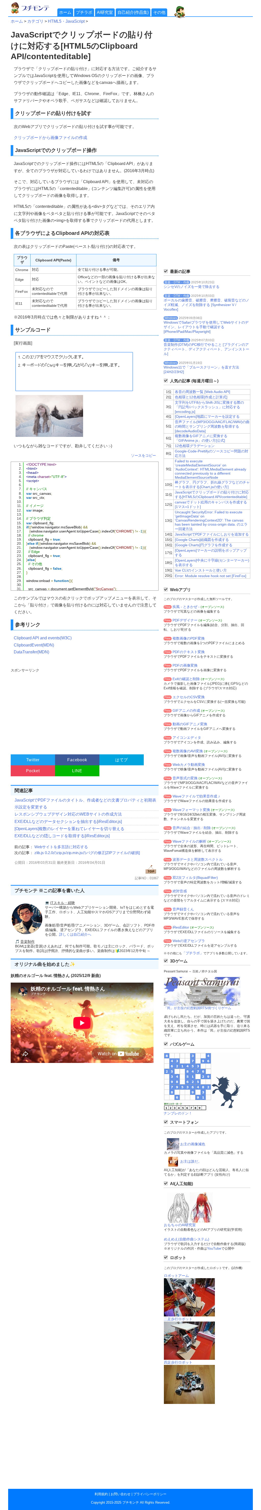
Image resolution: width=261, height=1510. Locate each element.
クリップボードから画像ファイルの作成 (50, 137)
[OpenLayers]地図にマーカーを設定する (207, 416)
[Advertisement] (84, 709)
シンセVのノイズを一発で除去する (191, 287)
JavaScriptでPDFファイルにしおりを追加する (212, 534)
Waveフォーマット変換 (191, 810)
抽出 (197, 828)
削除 (207, 828)
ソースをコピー (143, 455)
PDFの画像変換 (185, 665)
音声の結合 (181, 828)
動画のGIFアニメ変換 (190, 724)
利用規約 (101, 1494)
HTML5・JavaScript (66, 21)
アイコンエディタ (187, 737)
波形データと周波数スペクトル (198, 859)
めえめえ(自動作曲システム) (186, 1239)
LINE (77, 771)
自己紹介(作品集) (133, 12)
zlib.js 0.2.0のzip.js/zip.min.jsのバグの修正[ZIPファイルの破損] (87, 853)
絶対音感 (180, 891)
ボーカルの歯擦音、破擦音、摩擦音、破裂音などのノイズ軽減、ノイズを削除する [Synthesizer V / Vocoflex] (206, 304)
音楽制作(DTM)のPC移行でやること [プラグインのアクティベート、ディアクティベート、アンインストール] (206, 349)
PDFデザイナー (185, 620)
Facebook (77, 760)
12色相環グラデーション (195, 446)
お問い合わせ (120, 1494)
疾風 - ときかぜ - (186, 607)
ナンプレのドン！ (178, 1113)
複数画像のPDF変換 (189, 638)
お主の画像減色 (192, 1144)
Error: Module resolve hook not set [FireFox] (210, 576)
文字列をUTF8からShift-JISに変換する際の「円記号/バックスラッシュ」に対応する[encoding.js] (209, 407)
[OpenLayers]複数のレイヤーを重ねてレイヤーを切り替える (69, 829)
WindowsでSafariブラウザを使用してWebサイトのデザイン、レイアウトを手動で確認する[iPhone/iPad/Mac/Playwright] (206, 327)
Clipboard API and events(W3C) (43, 638)
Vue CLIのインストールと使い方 (201, 570)
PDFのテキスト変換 (189, 652)
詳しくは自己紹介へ (75, 934)
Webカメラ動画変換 (189, 765)
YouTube (214, 1248)
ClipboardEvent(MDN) (34, 645)
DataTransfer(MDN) (31, 652)
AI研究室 (105, 12)
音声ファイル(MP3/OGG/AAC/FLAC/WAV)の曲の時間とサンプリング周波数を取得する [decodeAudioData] (212, 426)
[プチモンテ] (33, 13)
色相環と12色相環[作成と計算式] (201, 397)
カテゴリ (35, 21)
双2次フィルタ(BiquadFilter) (195, 877)
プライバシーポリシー (149, 1494)
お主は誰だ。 (191, 1161)
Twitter (33, 760)
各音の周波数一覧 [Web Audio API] (202, 392)
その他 (159, 12)
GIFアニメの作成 (186, 710)
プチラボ (84, 12)
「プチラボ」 (192, 953)
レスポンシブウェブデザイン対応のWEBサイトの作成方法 (68, 814)
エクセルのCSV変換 (189, 697)
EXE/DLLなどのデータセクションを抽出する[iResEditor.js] (68, 821)
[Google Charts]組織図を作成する (202, 540)
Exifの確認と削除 (186, 679)
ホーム (65, 12)
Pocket (33, 771)
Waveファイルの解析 (189, 841)
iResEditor (181, 927)
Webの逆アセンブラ (189, 941)
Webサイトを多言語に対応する (61, 847)
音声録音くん (183, 909)
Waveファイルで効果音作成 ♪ (196, 796)
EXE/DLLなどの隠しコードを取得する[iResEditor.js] (62, 836)
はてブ (121, 760)
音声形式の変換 (185, 778)
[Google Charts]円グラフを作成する (203, 545)
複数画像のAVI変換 (188, 751)
